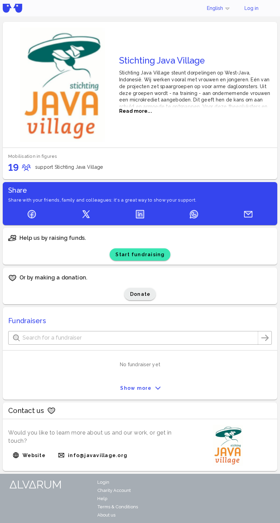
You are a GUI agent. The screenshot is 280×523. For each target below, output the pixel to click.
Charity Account (114, 490)
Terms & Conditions (117, 506)
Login (103, 482)
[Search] (265, 338)
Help (102, 498)
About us (106, 515)
